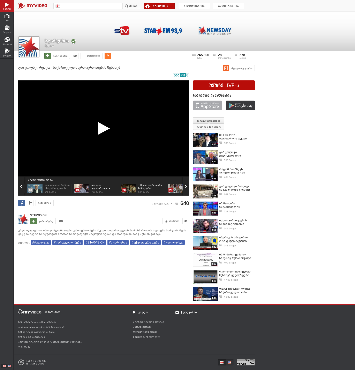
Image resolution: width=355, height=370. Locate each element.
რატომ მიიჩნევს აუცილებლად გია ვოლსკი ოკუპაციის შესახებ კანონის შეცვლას (233, 171)
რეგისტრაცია (228, 6)
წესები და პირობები (31, 336)
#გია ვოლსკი (173, 242)
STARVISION (38, 215)
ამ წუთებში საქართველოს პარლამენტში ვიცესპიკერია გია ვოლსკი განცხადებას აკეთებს (235, 205)
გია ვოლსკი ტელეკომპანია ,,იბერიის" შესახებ (232, 154)
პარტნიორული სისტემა (66, 341)
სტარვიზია (57, 40)
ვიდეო (143, 312)
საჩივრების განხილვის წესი (36, 332)
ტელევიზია (189, 312)
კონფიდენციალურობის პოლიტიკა (41, 327)
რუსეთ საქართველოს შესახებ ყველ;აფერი (235, 273)
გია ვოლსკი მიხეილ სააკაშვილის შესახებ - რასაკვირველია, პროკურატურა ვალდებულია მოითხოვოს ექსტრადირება (235, 188)
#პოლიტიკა (41, 242)
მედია (49, 46)
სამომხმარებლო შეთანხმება (37, 322)
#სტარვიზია (118, 242)
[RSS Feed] (108, 56)
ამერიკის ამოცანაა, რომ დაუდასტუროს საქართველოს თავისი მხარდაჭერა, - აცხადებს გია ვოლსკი (235, 239)
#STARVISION (95, 242)
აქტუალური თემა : (41, 179)
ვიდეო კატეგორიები (146, 336)
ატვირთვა (160, 6)
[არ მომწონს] (186, 221)
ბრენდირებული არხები (34, 341)
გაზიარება (44, 203)
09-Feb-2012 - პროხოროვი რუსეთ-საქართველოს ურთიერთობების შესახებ (234, 136)
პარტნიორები (142, 327)
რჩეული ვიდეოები (145, 332)
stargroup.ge (93, 56)
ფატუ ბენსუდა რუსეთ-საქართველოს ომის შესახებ (235, 290)
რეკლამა (24, 346)
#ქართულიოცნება (67, 242)
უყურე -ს (224, 86)
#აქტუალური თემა (145, 242)
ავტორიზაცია (194, 6)
